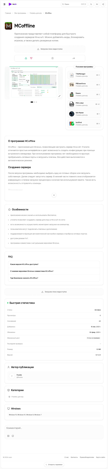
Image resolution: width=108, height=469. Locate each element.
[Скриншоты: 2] (34, 102)
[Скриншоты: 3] (36, 102)
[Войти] (102, 4)
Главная (8, 13)
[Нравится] (26, 58)
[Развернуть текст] (54, 195)
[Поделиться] (73, 58)
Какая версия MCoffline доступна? (24, 264)
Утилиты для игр (36, 13)
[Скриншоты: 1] (32, 102)
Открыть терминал (55, 465)
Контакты (74, 457)
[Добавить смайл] (13, 436)
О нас (67, 457)
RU (97, 4)
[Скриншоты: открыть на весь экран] (34, 83)
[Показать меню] (4, 4)
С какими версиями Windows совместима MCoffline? (31, 271)
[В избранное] (52, 58)
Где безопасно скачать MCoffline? (24, 278)
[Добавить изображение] (8, 436)
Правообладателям (87, 457)
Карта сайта (100, 457)
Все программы (20, 13)
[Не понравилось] (31, 58)
